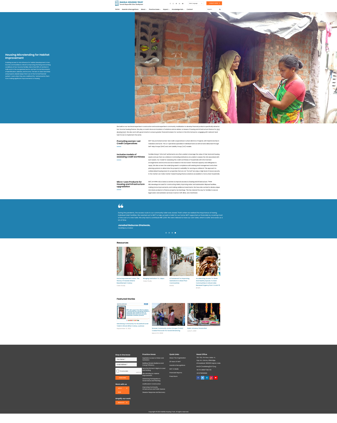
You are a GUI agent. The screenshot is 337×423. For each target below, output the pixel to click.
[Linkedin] (207, 378)
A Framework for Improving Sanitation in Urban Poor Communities (179, 280)
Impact (165, 9)
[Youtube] (215, 378)
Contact (190, 9)
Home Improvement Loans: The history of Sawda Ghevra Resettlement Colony (128, 280)
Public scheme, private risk (197, 328)
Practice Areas (154, 9)
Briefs (172, 286)
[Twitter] (202, 378)
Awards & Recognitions (130, 9)
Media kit (121, 402)
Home (117, 9)
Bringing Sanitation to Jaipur (153, 278)
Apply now (120, 390)
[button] (137, 68)
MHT (149, 182)
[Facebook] (198, 378)
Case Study (121, 286)
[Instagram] (211, 378)
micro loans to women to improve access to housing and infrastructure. (182, 182)
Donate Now (213, 3)
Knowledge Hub (177, 9)
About (143, 9)
